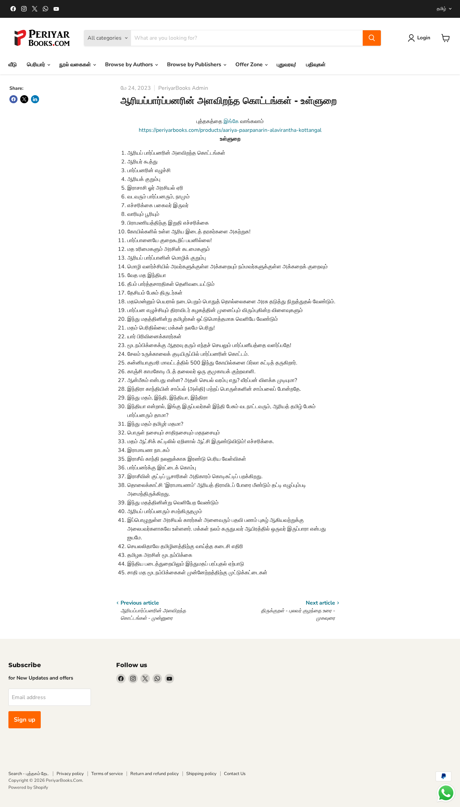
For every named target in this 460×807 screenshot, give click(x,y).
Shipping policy (201, 774)
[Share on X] (24, 99)
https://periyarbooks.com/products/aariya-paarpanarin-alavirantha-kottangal (230, 130)
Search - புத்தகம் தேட (28, 774)
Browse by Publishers (195, 64)
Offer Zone (249, 64)
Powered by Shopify (28, 787)
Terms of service (107, 774)
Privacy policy (70, 774)
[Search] (372, 38)
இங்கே (232, 121)
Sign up (24, 720)
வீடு (12, 64)
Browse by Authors (129, 64)
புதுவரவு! (286, 64)
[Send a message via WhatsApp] (446, 793)
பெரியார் (36, 64)
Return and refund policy (154, 774)
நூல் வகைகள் (75, 64)
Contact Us (234, 774)
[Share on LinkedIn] (35, 99)
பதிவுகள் (316, 64)
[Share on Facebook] (13, 99)
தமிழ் (441, 9)
